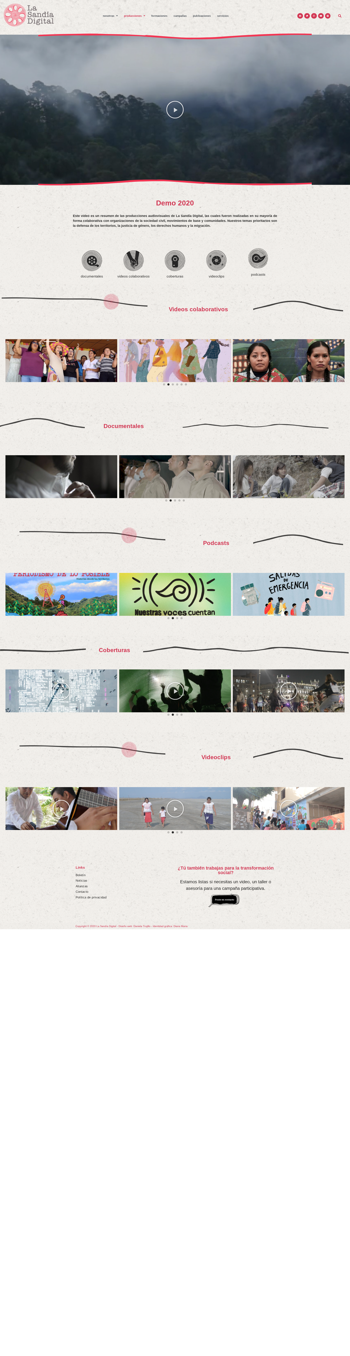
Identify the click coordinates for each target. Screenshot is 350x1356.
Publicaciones (202, 15)
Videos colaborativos (198, 309)
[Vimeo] (328, 16)
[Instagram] (314, 16)
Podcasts (216, 543)
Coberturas (114, 650)
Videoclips (216, 757)
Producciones (133, 15)
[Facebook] (300, 16)
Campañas (180, 15)
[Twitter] (307, 16)
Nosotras (108, 15)
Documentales (124, 426)
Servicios (223, 15)
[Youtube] (321, 16)
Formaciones (159, 15)
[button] (175, 110)
